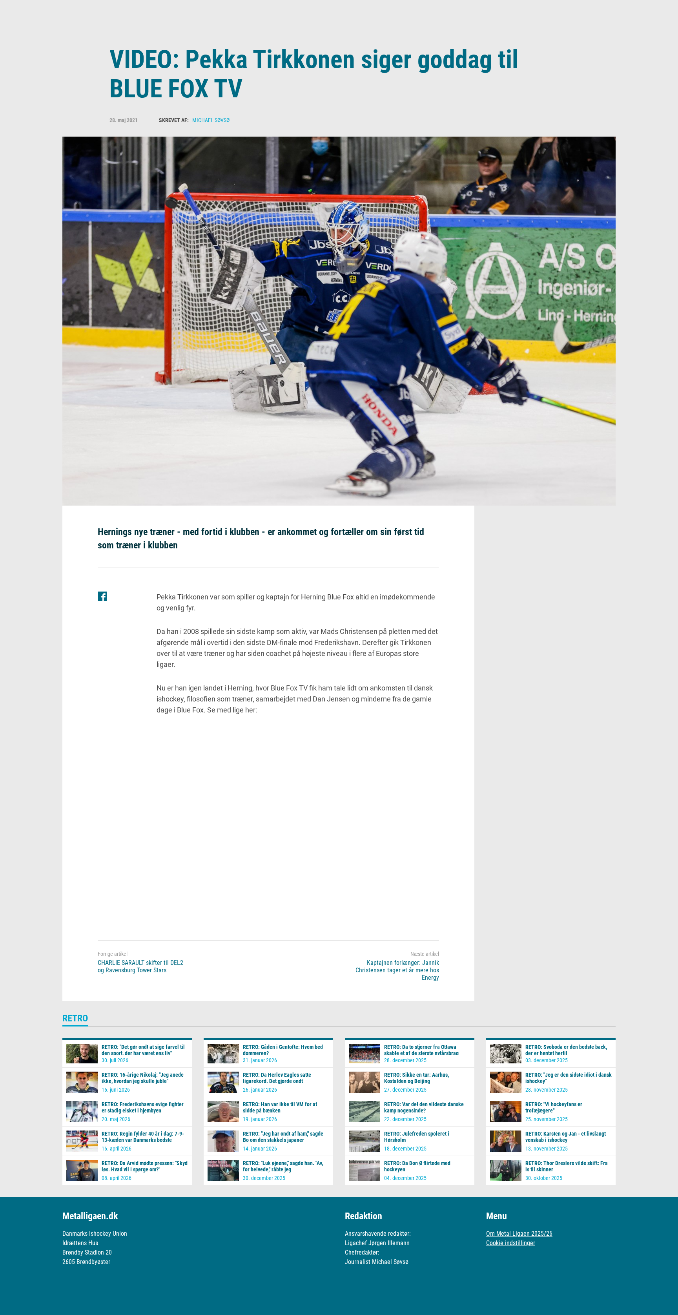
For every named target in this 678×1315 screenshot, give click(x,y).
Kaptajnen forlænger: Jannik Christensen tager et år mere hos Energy (397, 970)
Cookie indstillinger (510, 1243)
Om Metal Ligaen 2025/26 (519, 1233)
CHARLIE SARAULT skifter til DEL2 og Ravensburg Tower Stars (140, 966)
